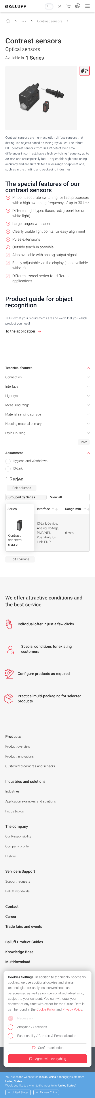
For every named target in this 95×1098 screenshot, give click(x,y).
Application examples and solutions (30, 801)
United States (20, 1092)
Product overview (17, 746)
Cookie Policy (45, 1009)
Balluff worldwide (17, 891)
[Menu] (87, 6)
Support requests (17, 881)
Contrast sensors (49, 21)
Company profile (17, 846)
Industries (12, 791)
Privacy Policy (72, 1009)
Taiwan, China (48, 1092)
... (24, 19)
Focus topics (14, 811)
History (10, 856)
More (84, 442)
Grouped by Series (21, 497)
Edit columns (21, 488)
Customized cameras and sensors (30, 766)
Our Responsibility (18, 836)
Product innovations (19, 756)
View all (56, 497)
